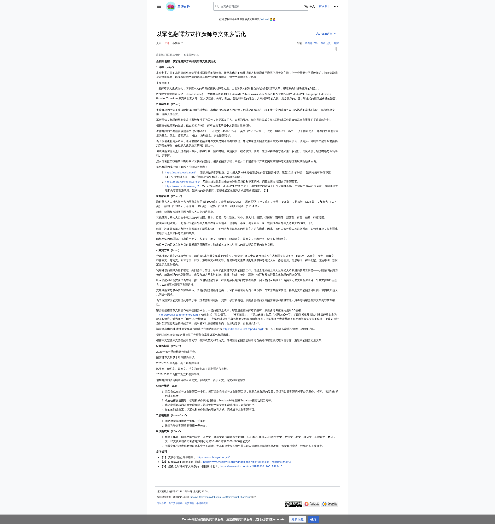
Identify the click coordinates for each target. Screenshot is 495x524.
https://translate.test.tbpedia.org (242, 328)
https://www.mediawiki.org (180, 185)
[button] (159, 6)
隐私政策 (161, 503)
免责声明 (189, 503)
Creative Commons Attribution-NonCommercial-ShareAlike (220, 496)
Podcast (264, 19)
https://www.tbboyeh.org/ (212, 456)
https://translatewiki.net (179, 172)
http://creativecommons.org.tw (177, 314)
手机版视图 (202, 503)
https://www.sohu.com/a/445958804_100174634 (250, 466)
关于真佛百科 (176, 503)
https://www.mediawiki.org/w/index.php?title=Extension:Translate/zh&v (245, 461)
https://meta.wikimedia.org (181, 181)
